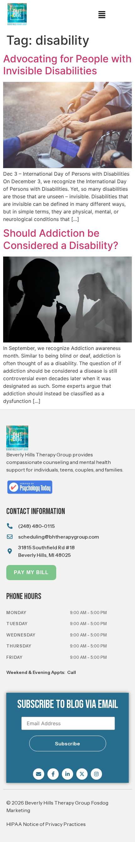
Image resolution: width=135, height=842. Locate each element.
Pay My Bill (31, 572)
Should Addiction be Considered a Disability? (60, 239)
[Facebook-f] (53, 774)
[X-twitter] (82, 774)
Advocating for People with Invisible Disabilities (67, 65)
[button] (101, 15)
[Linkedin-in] (67, 774)
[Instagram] (96, 774)
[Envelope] (38, 774)
